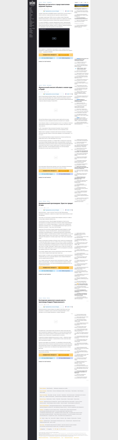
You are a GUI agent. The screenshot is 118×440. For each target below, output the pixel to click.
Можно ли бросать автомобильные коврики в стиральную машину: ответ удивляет (81, 154)
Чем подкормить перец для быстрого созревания (53, 424)
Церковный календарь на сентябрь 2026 (46, 407)
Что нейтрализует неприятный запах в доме (47, 412)
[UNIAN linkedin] (57, 429)
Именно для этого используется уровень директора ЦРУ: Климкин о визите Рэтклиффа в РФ (81, 15)
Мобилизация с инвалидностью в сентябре (60, 388)
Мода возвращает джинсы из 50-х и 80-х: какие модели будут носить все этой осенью (81, 368)
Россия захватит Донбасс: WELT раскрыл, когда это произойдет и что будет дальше (80, 372)
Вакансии (31, 35)
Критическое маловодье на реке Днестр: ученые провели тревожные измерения (80, 257)
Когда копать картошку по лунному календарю (69, 424)
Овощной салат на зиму (76, 420)
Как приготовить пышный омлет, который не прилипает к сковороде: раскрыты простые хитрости (80, 161)
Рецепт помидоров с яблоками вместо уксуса (58, 420)
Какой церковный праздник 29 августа (69, 405)
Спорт (30, 16)
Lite (40, 418)
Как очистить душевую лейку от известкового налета (63, 411)
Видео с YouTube (32, 28)
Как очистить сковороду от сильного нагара (74, 414)
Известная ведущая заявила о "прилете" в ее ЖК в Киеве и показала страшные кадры (80, 320)
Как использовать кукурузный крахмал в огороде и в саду (49, 426)
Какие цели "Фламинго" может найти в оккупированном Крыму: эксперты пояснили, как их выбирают (81, 355)
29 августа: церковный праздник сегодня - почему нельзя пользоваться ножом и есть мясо (80, 192)
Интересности (32, 25)
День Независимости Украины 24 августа (60, 407)
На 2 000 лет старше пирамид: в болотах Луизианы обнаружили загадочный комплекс (81, 195)
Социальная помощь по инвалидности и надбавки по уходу (64, 396)
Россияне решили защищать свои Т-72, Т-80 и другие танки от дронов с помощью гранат (80, 340)
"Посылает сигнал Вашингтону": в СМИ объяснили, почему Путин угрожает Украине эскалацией (81, 65)
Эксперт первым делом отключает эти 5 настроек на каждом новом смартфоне (81, 261)
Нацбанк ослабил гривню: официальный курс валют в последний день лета (81, 250)
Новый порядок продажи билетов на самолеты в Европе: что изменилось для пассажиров (81, 97)
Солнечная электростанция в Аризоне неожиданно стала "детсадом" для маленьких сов (81, 287)
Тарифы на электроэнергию (49, 396)
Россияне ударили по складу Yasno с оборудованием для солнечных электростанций (81, 275)
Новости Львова (42, 392)
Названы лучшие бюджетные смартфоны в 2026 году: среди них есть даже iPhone (80, 240)
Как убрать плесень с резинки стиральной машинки (68, 409)
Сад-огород (42, 424)
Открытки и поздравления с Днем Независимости (76, 407)
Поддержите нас (81, 5)
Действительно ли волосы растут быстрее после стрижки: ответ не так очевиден (80, 174)
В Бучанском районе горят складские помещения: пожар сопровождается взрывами (81, 59)
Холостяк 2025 (53, 418)
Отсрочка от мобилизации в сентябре (59, 390)
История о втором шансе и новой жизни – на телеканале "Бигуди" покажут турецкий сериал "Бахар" (81, 330)
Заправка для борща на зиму (44, 422)
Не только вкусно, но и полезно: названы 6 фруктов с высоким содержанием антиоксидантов (80, 106)
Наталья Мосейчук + (50, 388)
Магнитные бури (74, 418)
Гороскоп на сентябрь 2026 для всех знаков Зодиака (66, 401)
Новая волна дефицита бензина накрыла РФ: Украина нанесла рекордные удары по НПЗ (81, 351)
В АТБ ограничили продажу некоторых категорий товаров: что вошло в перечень (81, 83)
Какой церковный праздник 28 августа (56, 405)
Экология (31, 14)
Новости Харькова (80, 390)
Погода (31, 26)
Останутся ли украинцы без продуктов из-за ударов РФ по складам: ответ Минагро (80, 291)
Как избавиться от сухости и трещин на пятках (51, 409)
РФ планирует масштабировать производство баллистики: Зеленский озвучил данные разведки (80, 294)
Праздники (69, 418)
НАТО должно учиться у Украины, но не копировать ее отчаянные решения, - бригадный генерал (81, 247)
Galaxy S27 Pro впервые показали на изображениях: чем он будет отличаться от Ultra (81, 333)
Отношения (79, 418)
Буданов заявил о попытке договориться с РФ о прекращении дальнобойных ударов (80, 234)
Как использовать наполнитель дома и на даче (47, 411)
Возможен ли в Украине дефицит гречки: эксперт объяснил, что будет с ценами (80, 158)
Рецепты (43, 418)
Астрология (62, 418)
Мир (30, 13)
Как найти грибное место (44, 415)
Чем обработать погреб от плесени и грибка (61, 412)
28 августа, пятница (79, 23)
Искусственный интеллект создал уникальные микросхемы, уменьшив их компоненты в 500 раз (80, 89)
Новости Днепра (74, 390)
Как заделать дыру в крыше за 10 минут (75, 412)
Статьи (31, 29)
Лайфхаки (42, 409)
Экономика (31, 12)
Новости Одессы (68, 390)
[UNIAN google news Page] (59, 429)
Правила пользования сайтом (43, 437)
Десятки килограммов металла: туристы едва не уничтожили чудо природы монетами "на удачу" (81, 348)
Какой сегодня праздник (44, 405)
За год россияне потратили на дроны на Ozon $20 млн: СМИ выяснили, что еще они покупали (81, 337)
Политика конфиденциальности (55, 437)
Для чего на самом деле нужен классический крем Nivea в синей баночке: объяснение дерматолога (81, 123)
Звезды (46, 418)
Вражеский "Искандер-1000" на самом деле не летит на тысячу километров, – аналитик (80, 362)
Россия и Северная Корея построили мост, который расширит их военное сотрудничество (81, 324)
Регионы (31, 15)
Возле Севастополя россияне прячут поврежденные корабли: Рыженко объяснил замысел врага (81, 268)
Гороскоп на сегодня (78, 401)
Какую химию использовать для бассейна (46, 414)
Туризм (31, 24)
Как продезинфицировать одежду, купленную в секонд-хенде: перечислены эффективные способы (81, 76)
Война (30, 8)
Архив (30, 34)
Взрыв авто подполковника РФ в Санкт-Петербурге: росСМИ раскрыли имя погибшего (81, 278)
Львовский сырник (47, 420)
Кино (49, 418)
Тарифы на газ (77, 396)
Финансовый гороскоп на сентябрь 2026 (50, 401)
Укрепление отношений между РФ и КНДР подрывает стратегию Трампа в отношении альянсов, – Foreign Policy (81, 145)
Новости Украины (43, 390)
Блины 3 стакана (52, 422)
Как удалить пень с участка (53, 415)
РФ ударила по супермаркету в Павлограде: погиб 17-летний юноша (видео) (80, 100)
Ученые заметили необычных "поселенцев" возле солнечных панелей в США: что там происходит (81, 298)
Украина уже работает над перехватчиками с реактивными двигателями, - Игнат (79, 178)
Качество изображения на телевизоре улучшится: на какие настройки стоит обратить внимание (81, 254)
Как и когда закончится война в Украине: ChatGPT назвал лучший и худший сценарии (81, 115)
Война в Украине (43, 388)
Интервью (31, 30)
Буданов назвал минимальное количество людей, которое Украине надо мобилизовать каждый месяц (81, 167)
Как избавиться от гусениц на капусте (65, 426)
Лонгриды (31, 32)
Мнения (31, 31)
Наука (30, 17)
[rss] (65, 429)
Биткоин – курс (42, 396)
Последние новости (80, 8)
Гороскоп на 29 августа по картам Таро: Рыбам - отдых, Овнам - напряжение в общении (81, 171)
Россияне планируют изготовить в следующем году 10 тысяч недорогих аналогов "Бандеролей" (80, 26)
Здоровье (31, 23)
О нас (62, 437)
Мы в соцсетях (76, 437)
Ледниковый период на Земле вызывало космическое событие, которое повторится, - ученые (81, 271)
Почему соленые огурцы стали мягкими (60, 414)
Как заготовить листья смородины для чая (65, 415)
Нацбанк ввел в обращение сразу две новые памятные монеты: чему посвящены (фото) (80, 181)
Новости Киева (49, 390)
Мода (65, 418)
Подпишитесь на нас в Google (52, 11)
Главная (31, 7)
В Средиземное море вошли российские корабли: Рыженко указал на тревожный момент (81, 188)
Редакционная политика (69, 437)
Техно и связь (32, 18)
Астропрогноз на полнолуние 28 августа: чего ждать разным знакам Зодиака (80, 358)
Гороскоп (41, 401)
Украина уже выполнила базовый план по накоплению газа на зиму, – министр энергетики (80, 264)
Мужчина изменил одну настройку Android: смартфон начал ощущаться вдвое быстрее (81, 11)
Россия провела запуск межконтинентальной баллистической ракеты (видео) (80, 185)
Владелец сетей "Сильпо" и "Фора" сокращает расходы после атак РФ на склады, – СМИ (81, 243)
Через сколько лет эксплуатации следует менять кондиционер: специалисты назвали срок (81, 344)
